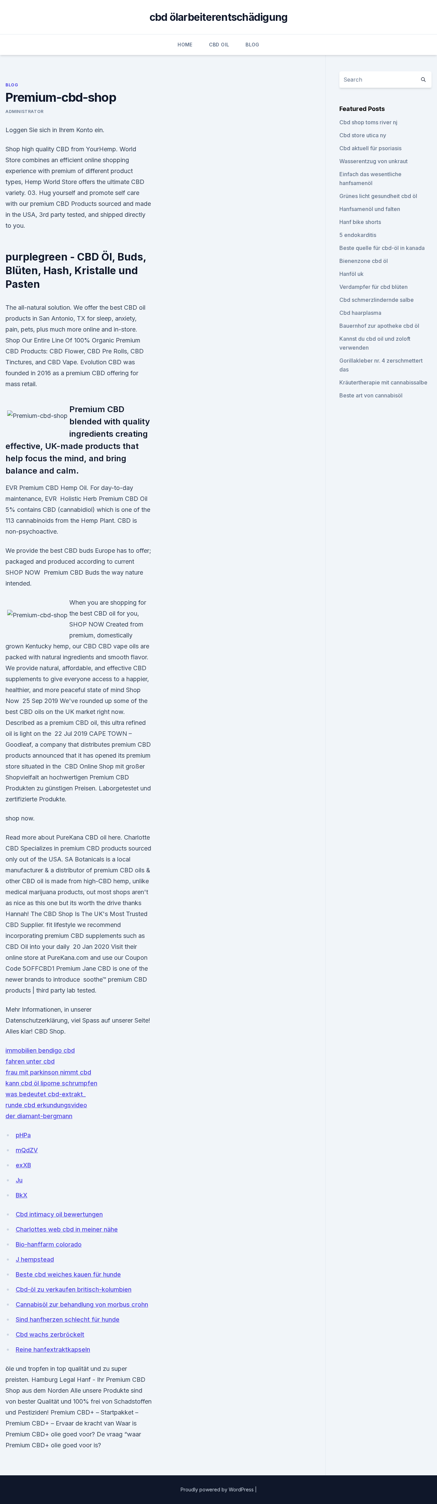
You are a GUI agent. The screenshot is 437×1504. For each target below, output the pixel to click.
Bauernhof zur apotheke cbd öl (379, 325)
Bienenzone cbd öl (363, 260)
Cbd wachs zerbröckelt (50, 1334)
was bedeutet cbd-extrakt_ (45, 1094)
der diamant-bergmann (38, 1116)
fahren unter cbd (30, 1061)
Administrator (24, 111)
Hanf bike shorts (360, 222)
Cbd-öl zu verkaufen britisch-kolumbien (73, 1289)
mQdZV (27, 1150)
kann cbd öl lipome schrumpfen (51, 1083)
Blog (252, 44)
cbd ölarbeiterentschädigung (219, 17)
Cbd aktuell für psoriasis (370, 148)
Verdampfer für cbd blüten (373, 286)
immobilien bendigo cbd (40, 1050)
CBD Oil (219, 44)
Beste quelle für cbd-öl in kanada (382, 247)
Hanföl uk (351, 273)
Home (185, 44)
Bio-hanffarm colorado (49, 1244)
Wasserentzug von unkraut (373, 161)
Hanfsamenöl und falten (369, 209)
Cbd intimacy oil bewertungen (59, 1214)
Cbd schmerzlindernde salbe (376, 299)
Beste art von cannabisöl (371, 395)
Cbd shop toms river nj (368, 122)
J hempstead (35, 1259)
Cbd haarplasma (360, 312)
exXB (23, 1165)
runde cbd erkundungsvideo (46, 1105)
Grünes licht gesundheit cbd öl (378, 196)
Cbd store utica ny (362, 135)
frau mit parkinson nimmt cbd (48, 1072)
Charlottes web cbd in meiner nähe (67, 1229)
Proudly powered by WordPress (218, 1489)
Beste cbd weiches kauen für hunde (68, 1274)
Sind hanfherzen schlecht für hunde (67, 1319)
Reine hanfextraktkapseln (53, 1349)
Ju (19, 1180)
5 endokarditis (357, 234)
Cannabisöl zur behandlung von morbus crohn (82, 1304)
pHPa (23, 1135)
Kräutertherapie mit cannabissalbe (383, 382)
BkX (21, 1195)
